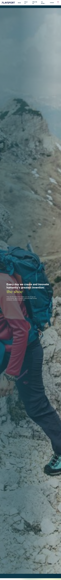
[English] (58, 2)
